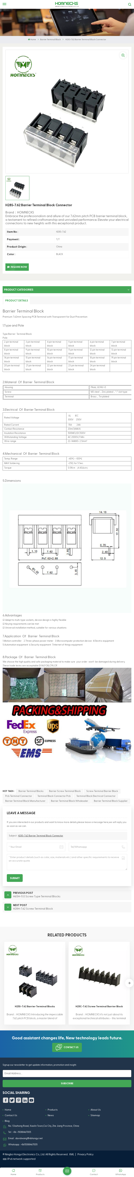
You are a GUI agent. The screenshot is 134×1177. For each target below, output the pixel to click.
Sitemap (95, 1115)
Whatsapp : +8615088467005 (23, 1145)
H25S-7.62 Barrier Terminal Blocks (35, 1006)
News (51, 1115)
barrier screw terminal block (65, 791)
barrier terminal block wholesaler (69, 801)
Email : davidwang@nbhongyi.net (25, 1138)
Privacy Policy (85, 1154)
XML (71, 1154)
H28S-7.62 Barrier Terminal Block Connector (40, 836)
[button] (129, 983)
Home (33, 40)
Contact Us (71, 1047)
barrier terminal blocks (30, 791)
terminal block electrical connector (96, 796)
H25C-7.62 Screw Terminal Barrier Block (99, 1006)
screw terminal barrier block (102, 791)
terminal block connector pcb (54, 796)
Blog (7, 1121)
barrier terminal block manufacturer (25, 801)
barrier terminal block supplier (111, 801)
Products (53, 1110)
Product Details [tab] (16, 300)
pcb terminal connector (18, 796)
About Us (96, 1110)
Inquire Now (19, 267)
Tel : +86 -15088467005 (19, 1132)
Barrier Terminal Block (50, 40)
